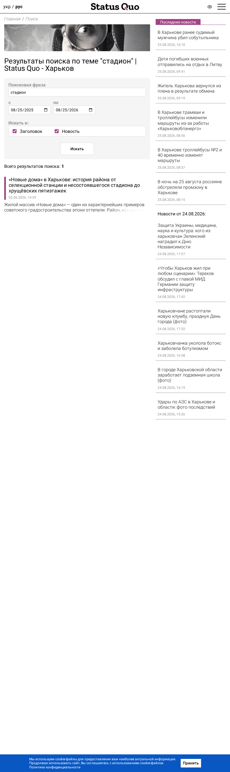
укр (7, 6)
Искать (77, 149)
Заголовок (31, 131)
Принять (191, 763)
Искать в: (18, 123)
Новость (71, 131)
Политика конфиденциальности (55, 767)
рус (18, 6)
